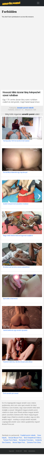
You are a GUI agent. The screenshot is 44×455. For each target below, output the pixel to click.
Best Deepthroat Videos (32, 438)
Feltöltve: (11, 110)
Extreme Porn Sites (34, 442)
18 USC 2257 (19, 451)
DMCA (25, 451)
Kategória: (13, 108)
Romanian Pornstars (26, 440)
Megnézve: (29, 110)
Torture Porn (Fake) (10, 440)
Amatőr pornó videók (25, 108)
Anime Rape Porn (19, 442)
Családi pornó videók (27, 435)
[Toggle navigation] (38, 3)
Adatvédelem (32, 451)
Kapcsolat (11, 451)
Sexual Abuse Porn (15, 438)
